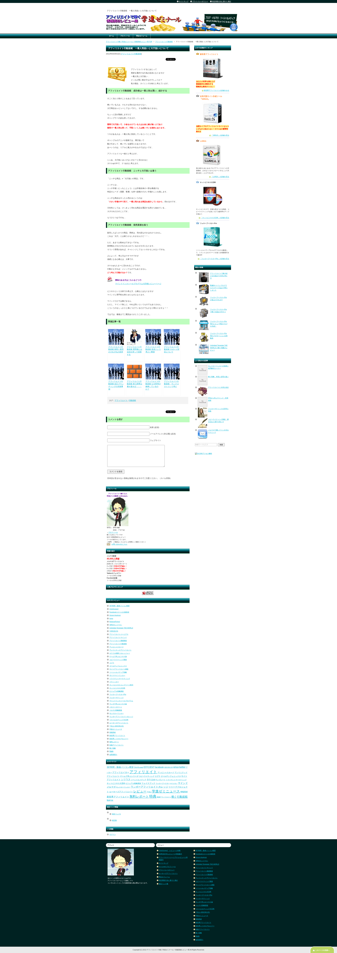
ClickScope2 (113, 609)
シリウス (125, 779)
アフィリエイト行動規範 (131, 54)
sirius (176, 767)
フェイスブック (148, 783)
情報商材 (112, 732)
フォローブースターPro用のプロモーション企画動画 (218, 336)
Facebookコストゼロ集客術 (119, 612)
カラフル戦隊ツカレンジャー (119, 653)
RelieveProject (114, 622)
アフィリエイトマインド (118, 637)
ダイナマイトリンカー (117, 675)
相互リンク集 (163, 884)
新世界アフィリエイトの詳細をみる (216, 90)
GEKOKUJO (168, 767)
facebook (159, 767)
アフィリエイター (120, 772)
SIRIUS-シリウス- (115, 625)
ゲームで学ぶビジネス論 (118, 656)
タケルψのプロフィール (167, 867)
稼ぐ (174, 796)
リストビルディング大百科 (118, 720)
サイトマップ (163, 863)
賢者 (111, 800)
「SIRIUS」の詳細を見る (220, 135)
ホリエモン (173, 783)
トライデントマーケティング (119, 679)
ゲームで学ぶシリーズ (129, 776)
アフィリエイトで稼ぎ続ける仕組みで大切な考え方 (218, 276)
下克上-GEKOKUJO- (116, 726)
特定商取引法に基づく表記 (168, 880)
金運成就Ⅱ (113, 754)
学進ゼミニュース (115, 729)
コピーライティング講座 (118, 660)
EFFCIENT (149, 767)
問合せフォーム (141, 36)
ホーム (111, 36)
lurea (111, 618)
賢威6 (111, 751)
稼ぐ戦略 (112, 748)
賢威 (108, 800)
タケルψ (151, 779)
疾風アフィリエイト (116, 745)
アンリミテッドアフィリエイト (120, 650)
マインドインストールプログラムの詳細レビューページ (138, 284)
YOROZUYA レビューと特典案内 (170, 854)
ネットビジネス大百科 (117, 688)
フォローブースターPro (117, 694)
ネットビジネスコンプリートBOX (121, 685)
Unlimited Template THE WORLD (121, 628)
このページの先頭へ (322, 950)
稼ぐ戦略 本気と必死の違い (218, 377)
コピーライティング (146, 776)
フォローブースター (163, 783)
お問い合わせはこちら (119, 544)
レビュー (139, 791)
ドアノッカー (114, 682)
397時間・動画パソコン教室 (119, 606)
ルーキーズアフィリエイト (118, 723)
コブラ (111, 663)
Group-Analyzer (115, 615)
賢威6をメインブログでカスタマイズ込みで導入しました (218, 288)
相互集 (114, 820)
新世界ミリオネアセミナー (118, 739)
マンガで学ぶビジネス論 (118, 704)
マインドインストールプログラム (121, 701)
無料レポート (114, 742)
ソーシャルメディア (138, 780)
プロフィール (125, 36)
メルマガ (111, 787)
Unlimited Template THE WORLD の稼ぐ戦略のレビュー (218, 348)
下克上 (149, 792)
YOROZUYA (113, 631)
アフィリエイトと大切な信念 (218, 387)
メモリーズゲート (115, 707)
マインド (183, 783)
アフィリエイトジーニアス (118, 634)
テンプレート (160, 780)
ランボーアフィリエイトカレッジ (121, 717)
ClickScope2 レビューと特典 (169, 850)
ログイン (112, 834)
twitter (182, 767)
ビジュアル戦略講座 (116, 691)
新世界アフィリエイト (117, 736)
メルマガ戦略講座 (115, 710)
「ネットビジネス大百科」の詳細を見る (215, 218)
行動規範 (132, 400)
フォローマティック (116, 698)
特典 (152, 796)
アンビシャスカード (116, 647)
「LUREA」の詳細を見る (220, 177)
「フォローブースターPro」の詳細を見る (214, 259)
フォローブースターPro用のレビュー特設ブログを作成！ (218, 324)
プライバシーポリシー (167, 870)
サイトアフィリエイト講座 (118, 669)
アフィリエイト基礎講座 (118, 641)
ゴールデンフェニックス (118, 666)
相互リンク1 (116, 814)
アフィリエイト (121, 400)
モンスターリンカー (116, 713)
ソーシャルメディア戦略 (118, 672)
